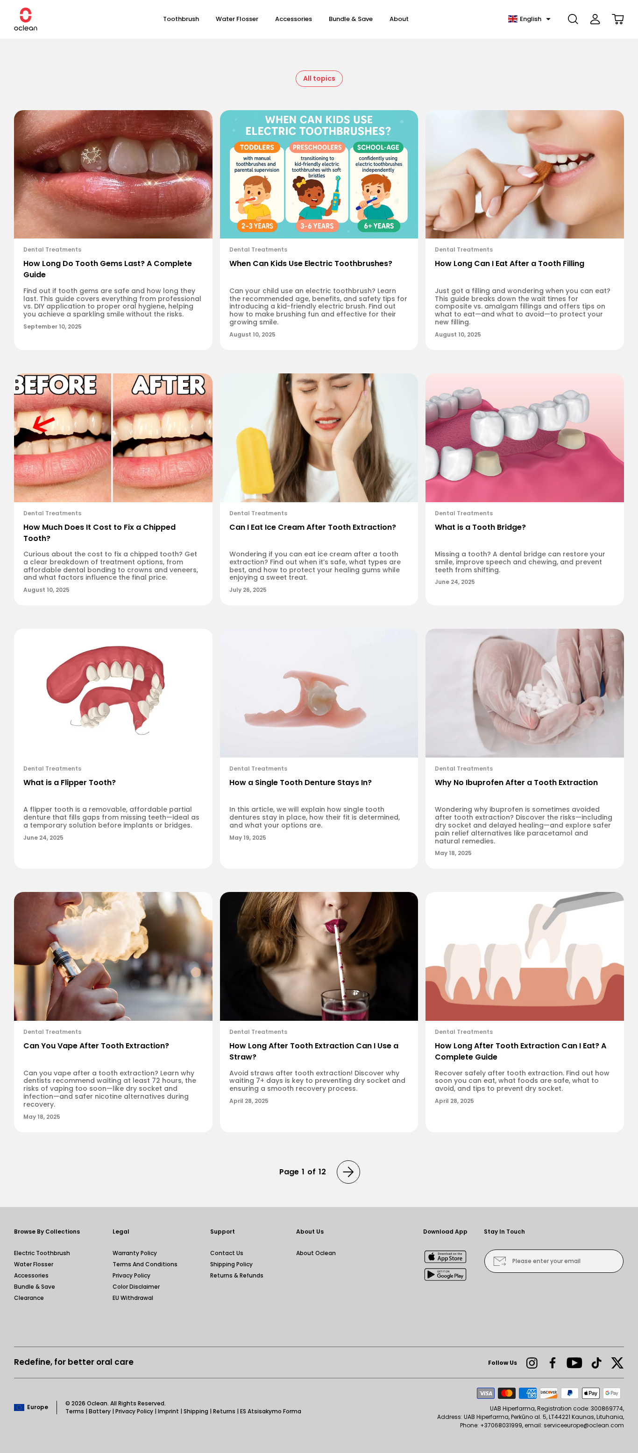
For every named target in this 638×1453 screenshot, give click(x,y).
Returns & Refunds (236, 1275)
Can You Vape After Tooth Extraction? (96, 1045)
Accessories (31, 1275)
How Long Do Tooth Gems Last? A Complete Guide (107, 269)
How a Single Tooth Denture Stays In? (300, 782)
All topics (319, 78)
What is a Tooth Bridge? (480, 527)
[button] (529, 19)
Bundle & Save (34, 1287)
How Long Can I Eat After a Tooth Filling (509, 263)
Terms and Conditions (145, 1264)
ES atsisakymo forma (270, 1411)
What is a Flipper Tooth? (69, 782)
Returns (224, 1411)
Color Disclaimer (136, 1287)
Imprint (168, 1411)
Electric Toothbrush (42, 1253)
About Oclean (316, 1253)
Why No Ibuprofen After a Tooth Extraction (516, 782)
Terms (74, 1411)
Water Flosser (33, 1264)
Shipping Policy (231, 1264)
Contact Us (226, 1253)
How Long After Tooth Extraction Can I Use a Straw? (313, 1051)
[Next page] (348, 1172)
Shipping (196, 1411)
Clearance (29, 1298)
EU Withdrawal (133, 1298)
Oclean (97, 1403)
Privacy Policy (131, 1275)
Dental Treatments (52, 249)
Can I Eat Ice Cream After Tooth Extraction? (312, 527)
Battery (100, 1411)
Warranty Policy (135, 1253)
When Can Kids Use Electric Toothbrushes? (310, 263)
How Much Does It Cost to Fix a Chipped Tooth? (99, 533)
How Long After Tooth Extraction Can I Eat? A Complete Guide (520, 1051)
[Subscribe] (499, 1261)
